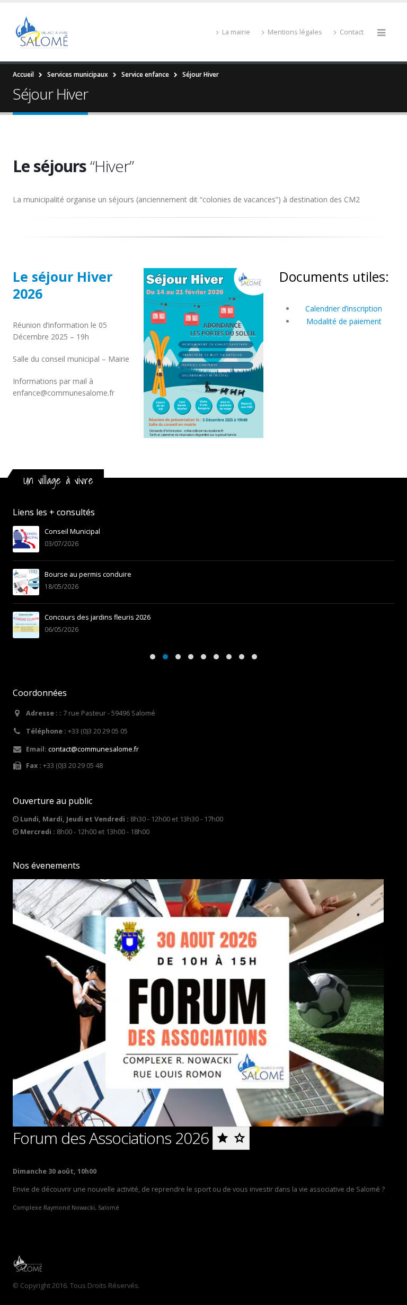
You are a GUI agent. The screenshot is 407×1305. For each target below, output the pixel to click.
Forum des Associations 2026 (113, 1138)
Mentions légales (295, 32)
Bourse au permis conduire (88, 574)
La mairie (236, 32)
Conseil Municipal (72, 531)
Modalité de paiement (345, 321)
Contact (352, 32)
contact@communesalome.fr (93, 749)
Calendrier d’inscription (344, 308)
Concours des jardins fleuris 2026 (98, 617)
